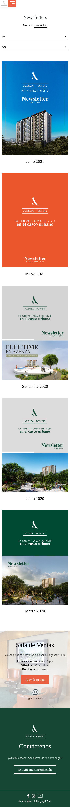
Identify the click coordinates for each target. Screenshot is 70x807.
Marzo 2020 (35, 611)
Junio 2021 (35, 161)
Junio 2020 (35, 498)
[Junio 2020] (35, 447)
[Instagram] (33, 796)
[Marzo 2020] (35, 559)
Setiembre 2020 (35, 386)
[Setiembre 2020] (35, 334)
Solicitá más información (35, 769)
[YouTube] (40, 796)
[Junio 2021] (35, 109)
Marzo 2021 (35, 274)
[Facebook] (29, 796)
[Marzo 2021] (35, 222)
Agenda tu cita (35, 679)
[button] (12, 3)
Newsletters (40, 25)
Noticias (27, 25)
